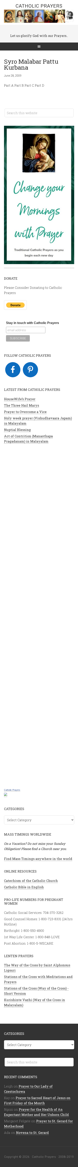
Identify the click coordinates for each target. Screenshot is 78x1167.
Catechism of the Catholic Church (31, 881)
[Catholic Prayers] (5, 795)
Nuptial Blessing (17, 430)
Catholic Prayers (39, 6)
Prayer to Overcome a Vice (25, 412)
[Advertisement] (39, 615)
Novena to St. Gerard (32, 1132)
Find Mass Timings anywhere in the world (38, 859)
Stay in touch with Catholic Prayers (32, 323)
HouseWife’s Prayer (19, 399)
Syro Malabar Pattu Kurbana (31, 64)
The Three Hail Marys (21, 405)
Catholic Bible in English (24, 887)
